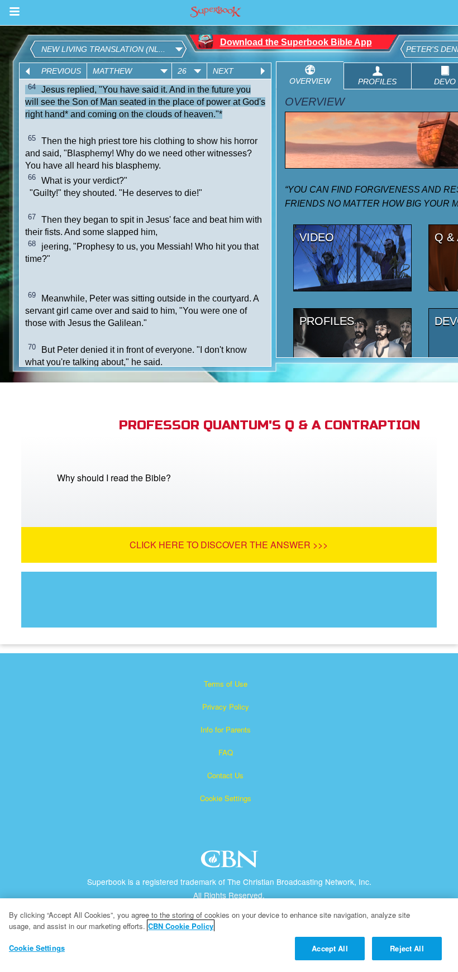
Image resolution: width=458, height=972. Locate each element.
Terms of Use (225, 683)
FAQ (225, 752)
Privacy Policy (225, 706)
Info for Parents (226, 729)
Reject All (406, 948)
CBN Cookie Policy (180, 926)
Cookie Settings (225, 798)
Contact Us (225, 775)
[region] (229, 935)
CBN (231, 862)
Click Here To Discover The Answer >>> (229, 544)
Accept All (329, 948)
